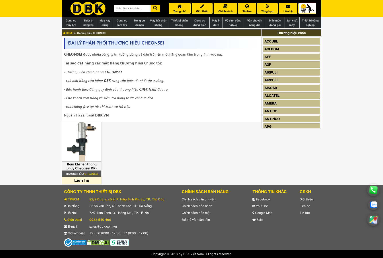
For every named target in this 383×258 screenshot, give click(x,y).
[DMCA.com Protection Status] (98, 242)
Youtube (261, 206)
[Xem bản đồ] (373, 219)
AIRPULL (271, 80)
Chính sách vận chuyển (198, 199)
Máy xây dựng (105, 23)
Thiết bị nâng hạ (88, 23)
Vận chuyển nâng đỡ (254, 23)
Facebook (262, 199)
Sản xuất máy (292, 23)
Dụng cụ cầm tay (122, 23)
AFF (267, 57)
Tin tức (305, 213)
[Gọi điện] (373, 190)
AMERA (270, 103)
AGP (267, 64)
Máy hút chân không (158, 23)
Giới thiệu (306, 199)
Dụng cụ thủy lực (71, 23)
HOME (69, 33)
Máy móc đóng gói (275, 23)
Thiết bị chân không (179, 23)
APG (268, 126)
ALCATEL (272, 95)
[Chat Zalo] (373, 205)
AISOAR (270, 88)
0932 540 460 (100, 219)
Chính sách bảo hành (197, 206)
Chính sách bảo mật (196, 213)
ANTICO (270, 111)
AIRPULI (270, 72)
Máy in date (216, 23)
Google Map (263, 213)
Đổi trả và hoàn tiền (196, 219)
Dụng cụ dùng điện (199, 23)
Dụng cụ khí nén (139, 23)
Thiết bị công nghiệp (310, 23)
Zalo (259, 219)
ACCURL (271, 41)
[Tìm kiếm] (155, 7)
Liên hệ (305, 206)
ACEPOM (271, 49)
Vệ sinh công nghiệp (233, 23)
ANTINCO (272, 119)
